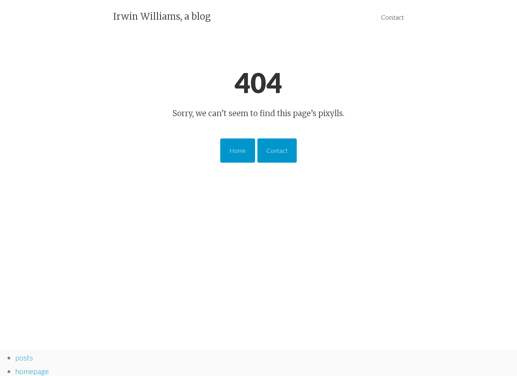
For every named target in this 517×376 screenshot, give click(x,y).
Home (237, 150)
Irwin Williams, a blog (162, 16)
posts (24, 357)
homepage (32, 371)
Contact (392, 17)
